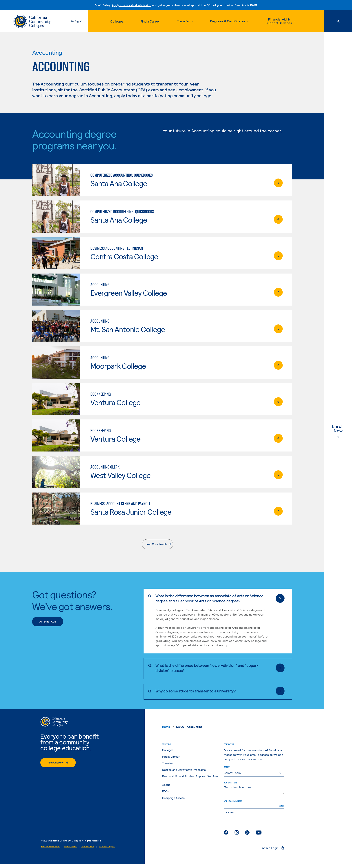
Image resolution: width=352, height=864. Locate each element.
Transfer (167, 763)
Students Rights (107, 846)
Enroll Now (342, 428)
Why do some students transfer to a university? (195, 691)
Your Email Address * (233, 801)
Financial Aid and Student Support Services (190, 776)
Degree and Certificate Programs (184, 769)
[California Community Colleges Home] (32, 21)
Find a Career (150, 21)
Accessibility (87, 846)
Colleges (116, 21)
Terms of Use (70, 846)
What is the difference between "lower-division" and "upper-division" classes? (206, 668)
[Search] (338, 21)
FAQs (165, 791)
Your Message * (231, 782)
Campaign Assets (173, 798)
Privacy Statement (50, 846)
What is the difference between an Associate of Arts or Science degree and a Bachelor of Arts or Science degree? (209, 598)
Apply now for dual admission (131, 5)
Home (166, 726)
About (166, 784)
